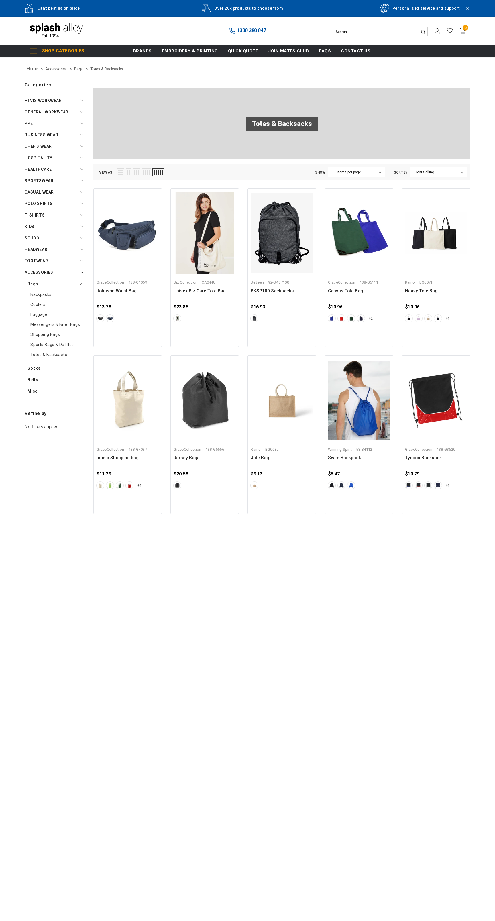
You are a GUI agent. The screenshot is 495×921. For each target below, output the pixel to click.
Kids (29, 226)
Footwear (36, 261)
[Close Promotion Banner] (465, 12)
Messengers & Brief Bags (55, 324)
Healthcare (38, 169)
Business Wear (41, 135)
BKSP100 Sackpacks (272, 291)
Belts (33, 379)
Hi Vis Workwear (43, 100)
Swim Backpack (344, 457)
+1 (447, 318)
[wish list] (450, 30)
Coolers (37, 304)
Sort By (400, 172)
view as (105, 172)
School (33, 238)
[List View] (120, 172)
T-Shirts (35, 215)
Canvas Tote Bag (345, 291)
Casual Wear (39, 192)
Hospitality (38, 158)
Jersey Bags (187, 457)
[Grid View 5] (158, 172)
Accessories (39, 272)
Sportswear (39, 180)
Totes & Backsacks (48, 354)
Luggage (38, 314)
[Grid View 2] (128, 172)
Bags (33, 284)
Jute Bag (260, 457)
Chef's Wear (38, 146)
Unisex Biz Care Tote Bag (200, 291)
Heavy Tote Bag (421, 291)
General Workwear (46, 112)
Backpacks (40, 294)
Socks (34, 368)
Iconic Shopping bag (118, 457)
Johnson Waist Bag (117, 291)
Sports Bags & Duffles (52, 344)
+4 (139, 485)
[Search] (423, 32)
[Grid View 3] (136, 172)
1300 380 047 (251, 30)
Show (320, 172)
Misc (32, 391)
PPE (29, 123)
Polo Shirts (39, 203)
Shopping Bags (45, 334)
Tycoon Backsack (423, 457)
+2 (370, 318)
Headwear (36, 249)
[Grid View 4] (146, 172)
